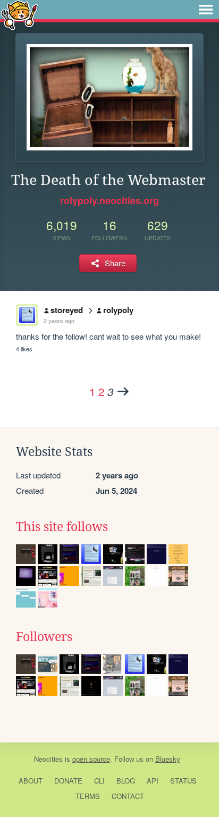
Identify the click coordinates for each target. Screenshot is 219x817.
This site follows (62, 527)
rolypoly (118, 310)
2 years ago (59, 320)
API (152, 781)
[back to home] (19, 14)
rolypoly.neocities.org (109, 200)
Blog (125, 781)
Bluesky (167, 759)
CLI (99, 781)
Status (183, 781)
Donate (68, 781)
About (31, 781)
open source (91, 759)
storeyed (66, 310)
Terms (87, 796)
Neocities (48, 759)
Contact (128, 796)
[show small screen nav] (205, 9)
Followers (44, 637)
